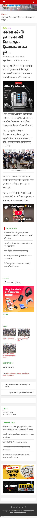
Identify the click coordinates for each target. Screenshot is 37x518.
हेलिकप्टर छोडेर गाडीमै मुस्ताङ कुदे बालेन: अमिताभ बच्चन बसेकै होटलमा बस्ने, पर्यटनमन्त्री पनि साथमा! (18, 235)
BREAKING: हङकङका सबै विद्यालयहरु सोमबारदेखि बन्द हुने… (9, 355)
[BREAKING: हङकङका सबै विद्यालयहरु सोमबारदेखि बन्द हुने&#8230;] (9, 348)
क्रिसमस (19, 373)
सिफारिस (5, 28)
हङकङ (9, 28)
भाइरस (23, 373)
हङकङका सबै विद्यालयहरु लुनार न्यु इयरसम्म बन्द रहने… (24, 339)
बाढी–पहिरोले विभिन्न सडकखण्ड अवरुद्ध (16, 251)
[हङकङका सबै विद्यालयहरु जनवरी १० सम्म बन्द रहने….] (9, 332)
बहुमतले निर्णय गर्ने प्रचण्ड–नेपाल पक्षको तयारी (20, 392)
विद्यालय (27, 373)
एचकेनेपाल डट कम (20, 56)
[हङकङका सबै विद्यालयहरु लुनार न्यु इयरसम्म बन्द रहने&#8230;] (24, 332)
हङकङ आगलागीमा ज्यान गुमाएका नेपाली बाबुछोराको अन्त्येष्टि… (17, 385)
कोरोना (7, 373)
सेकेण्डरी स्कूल (6, 375)
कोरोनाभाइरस (13, 373)
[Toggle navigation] (3, 2)
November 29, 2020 (9, 56)
